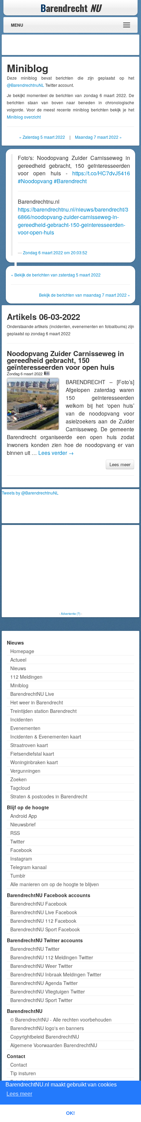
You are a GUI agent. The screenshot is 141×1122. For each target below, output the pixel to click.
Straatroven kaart (29, 745)
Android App (23, 815)
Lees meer (120, 464)
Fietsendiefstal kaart (32, 753)
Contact (18, 1064)
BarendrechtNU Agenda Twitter (44, 982)
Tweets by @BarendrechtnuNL (30, 493)
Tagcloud (20, 787)
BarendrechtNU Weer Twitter (41, 965)
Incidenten (21, 719)
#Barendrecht (70, 181)
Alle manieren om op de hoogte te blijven (54, 884)
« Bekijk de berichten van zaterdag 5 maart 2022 (56, 275)
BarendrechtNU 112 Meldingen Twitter (51, 957)
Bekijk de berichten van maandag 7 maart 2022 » (84, 295)
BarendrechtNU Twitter (35, 948)
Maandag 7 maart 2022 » (98, 137)
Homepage (22, 651)
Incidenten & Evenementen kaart (45, 736)
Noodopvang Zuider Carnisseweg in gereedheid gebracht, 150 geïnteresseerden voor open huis (65, 360)
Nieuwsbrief (23, 824)
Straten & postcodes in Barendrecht (48, 796)
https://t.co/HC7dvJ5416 (101, 173)
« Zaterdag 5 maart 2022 (42, 137)
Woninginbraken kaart (34, 762)
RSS (15, 832)
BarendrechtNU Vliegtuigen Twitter (47, 991)
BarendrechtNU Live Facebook (43, 912)
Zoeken (18, 779)
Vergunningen (25, 770)
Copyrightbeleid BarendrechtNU (44, 1036)
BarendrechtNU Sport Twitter (41, 1000)
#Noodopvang (35, 181)
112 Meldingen (26, 676)
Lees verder (56, 452)
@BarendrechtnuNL (25, 85)
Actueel (18, 659)
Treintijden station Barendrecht (43, 710)
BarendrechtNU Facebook (38, 903)
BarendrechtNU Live (32, 693)
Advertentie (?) (70, 613)
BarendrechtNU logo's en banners (47, 1028)
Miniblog (19, 685)
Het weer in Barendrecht (36, 702)
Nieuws (18, 668)
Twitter (17, 841)
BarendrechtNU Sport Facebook (45, 929)
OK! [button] (70, 1113)
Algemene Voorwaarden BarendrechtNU (53, 1045)
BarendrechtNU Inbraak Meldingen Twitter (55, 974)
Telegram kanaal (28, 867)
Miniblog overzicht (24, 117)
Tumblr (17, 875)
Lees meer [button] (19, 1094)
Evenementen (25, 728)
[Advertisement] (83, 44)
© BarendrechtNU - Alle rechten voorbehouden (61, 1019)
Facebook (21, 850)
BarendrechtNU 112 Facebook (43, 920)
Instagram (21, 858)
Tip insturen (23, 1073)
